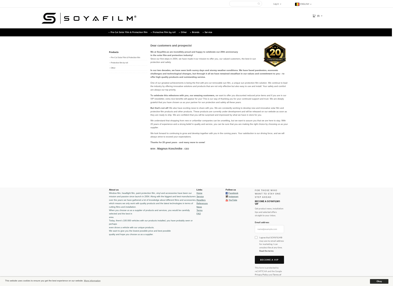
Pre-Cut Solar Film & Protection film (125, 57)
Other (113, 68)
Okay (379, 281)
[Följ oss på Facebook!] (227, 193)
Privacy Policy (261, 274)
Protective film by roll (119, 63)
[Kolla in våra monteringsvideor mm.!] (227, 200)
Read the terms (266, 251)
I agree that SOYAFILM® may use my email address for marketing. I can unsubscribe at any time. (271, 244)
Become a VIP (269, 259)
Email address (262, 222)
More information (92, 281)
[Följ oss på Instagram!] (227, 196)
